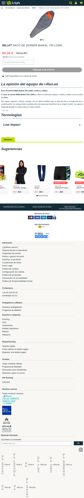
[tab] (42, 125)
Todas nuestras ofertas (12, 364)
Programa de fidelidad (11, 367)
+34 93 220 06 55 (10, 292)
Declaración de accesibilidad (14, 278)
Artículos (6, 382)
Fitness (5, 331)
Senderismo (7, 325)
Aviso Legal (7, 266)
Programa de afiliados (11, 310)
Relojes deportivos (10, 328)
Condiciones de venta (11, 262)
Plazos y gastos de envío (13, 256)
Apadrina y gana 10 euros (13, 373)
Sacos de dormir (23, 8)
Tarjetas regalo (8, 346)
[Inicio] (2, 8)
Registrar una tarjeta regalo (14, 352)
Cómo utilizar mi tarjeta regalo (15, 349)
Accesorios (10, 8)
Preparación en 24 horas (14, 207)
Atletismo (6, 335)
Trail (4, 322)
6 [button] (48, 197)
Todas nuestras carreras (12, 393)
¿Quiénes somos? (10, 247)
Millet (34, 8)
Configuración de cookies (13, 272)
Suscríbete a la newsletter (11, 440)
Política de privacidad (11, 275)
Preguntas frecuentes (11, 253)
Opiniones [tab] (8, 139)
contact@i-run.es (9, 296)
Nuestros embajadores (12, 307)
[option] (42, 24)
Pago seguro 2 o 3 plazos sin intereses (70, 208)
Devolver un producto (11, 259)
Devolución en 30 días (42, 207)
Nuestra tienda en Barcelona (14, 250)
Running (6, 319)
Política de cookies (10, 269)
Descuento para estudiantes (14, 370)
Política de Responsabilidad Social (17, 281)
